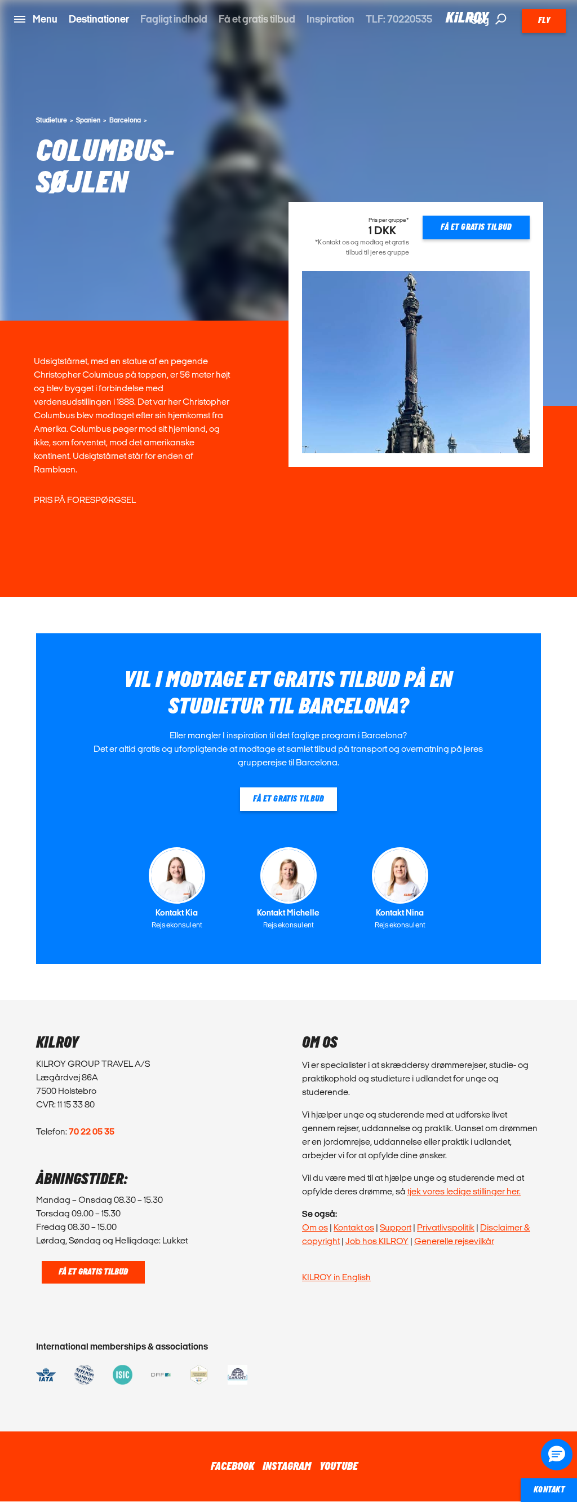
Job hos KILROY (377, 1241)
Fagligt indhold (173, 19)
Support (395, 1227)
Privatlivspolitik (445, 1227)
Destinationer (99, 19)
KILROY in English (336, 1277)
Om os (315, 1227)
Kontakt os (354, 1227)
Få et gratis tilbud (257, 19)
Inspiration (330, 19)
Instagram (287, 1466)
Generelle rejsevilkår (454, 1241)
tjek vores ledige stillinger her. (464, 1191)
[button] (556, 1454)
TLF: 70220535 (399, 19)
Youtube (338, 1466)
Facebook (232, 1466)
